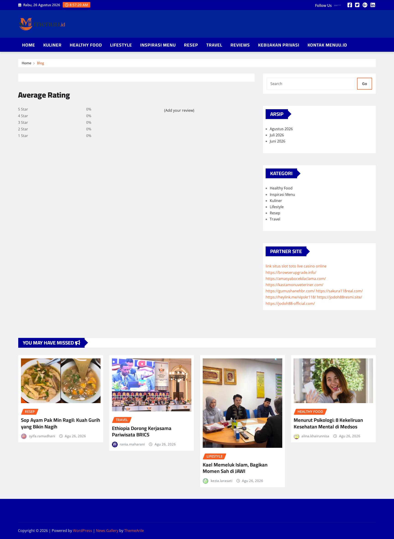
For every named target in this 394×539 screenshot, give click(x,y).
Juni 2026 (277, 141)
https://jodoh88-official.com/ (290, 303)
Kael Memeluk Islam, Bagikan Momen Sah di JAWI (235, 468)
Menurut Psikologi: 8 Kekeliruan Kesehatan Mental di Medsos (328, 423)
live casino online (312, 266)
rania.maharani (132, 444)
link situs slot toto (281, 266)
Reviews (240, 45)
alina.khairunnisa (315, 436)
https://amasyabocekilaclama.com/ (296, 278)
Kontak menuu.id (327, 45)
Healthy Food (86, 45)
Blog (40, 63)
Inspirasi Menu (158, 45)
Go (364, 83)
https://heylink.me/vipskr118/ (291, 297)
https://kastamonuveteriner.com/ (294, 284)
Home (28, 45)
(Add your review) (179, 110)
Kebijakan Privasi (278, 45)
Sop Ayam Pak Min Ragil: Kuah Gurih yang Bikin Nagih (60, 423)
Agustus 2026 (281, 128)
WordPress (82, 530)
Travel (214, 45)
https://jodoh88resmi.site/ (339, 297)
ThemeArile (134, 530)
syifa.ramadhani (42, 436)
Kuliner (52, 45)
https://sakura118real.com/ (339, 290)
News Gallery (107, 530)
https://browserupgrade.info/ (291, 272)
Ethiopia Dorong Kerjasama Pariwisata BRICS (141, 431)
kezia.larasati (221, 480)
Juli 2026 (277, 134)
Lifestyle (121, 45)
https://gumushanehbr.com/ (290, 290)
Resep (191, 45)
